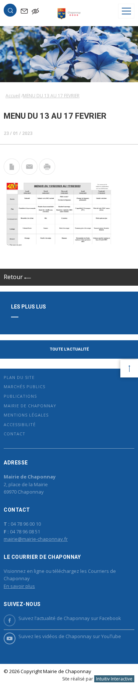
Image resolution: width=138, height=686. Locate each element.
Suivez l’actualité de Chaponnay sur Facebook (69, 618)
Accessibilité (20, 424)
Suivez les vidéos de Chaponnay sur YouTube (69, 636)
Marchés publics (24, 386)
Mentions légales (26, 415)
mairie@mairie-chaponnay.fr (36, 539)
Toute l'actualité (69, 349)
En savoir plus (19, 586)
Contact (14, 433)
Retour (14, 277)
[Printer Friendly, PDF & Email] (12, 172)
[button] (10, 12)
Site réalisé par (97, 679)
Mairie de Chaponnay (30, 405)
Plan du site (19, 377)
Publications (20, 396)
